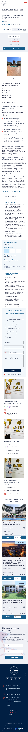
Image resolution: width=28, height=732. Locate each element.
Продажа (10, 9)
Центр (21, 9)
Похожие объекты (14, 44)
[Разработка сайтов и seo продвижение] (19, 729)
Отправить (12, 370)
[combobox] (6, 352)
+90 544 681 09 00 (13, 697)
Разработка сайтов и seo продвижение (9, 729)
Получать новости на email (13, 374)
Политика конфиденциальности (14, 726)
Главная (4, 9)
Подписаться (14, 657)
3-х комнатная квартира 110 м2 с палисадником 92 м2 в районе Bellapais (13, 602)
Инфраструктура (14, 39)
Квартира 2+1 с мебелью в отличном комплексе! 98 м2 (11, 523)
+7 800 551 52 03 (13, 699)
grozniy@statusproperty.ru (13, 490)
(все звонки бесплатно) (12, 704)
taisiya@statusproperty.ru (13, 450)
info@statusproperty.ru (12, 410)
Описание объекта (14, 36)
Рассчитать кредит (14, 41)
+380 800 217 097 (13, 702)
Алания (16, 9)
